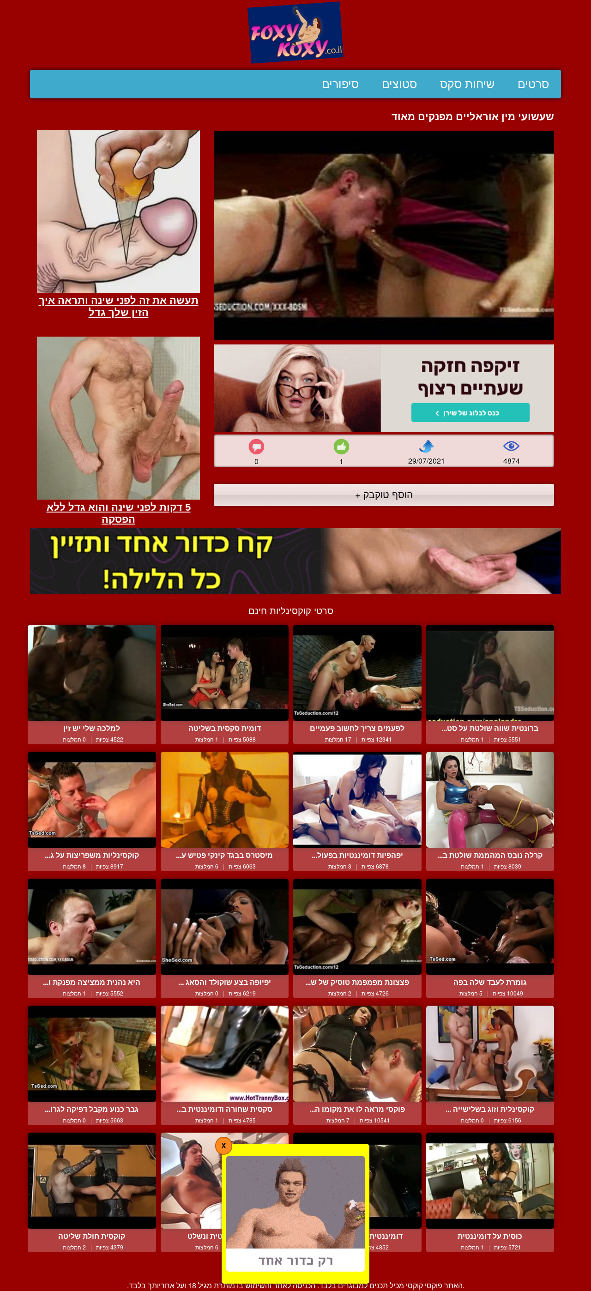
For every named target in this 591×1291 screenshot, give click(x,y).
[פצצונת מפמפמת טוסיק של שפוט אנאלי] (357, 927)
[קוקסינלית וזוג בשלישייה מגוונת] (490, 1054)
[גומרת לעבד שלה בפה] (490, 927)
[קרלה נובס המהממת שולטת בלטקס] (490, 800)
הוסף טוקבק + (384, 494)
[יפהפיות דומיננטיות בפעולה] (357, 800)
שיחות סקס (467, 84)
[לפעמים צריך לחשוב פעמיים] (357, 673)
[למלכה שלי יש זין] (92, 673)
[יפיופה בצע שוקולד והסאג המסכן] (225, 927)
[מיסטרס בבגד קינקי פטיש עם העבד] (225, 800)
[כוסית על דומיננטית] (490, 1181)
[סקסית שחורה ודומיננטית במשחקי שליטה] (225, 1054)
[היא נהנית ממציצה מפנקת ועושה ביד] (92, 927)
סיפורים (340, 84)
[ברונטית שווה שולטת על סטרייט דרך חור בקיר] (490, 673)
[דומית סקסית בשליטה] (225, 673)
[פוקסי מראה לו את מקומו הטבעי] (357, 1054)
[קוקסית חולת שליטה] (92, 1181)
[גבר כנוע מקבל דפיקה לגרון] (92, 1054)
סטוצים (399, 84)
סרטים (533, 84)
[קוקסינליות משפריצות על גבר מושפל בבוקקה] (92, 800)
